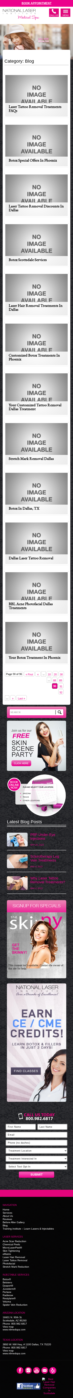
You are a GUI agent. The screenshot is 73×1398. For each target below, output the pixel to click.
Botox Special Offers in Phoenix (33, 160)
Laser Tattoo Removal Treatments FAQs (35, 108)
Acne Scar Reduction (14, 1241)
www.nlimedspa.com (14, 1329)
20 (55, 674)
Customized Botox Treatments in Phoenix (34, 357)
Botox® (7, 1279)
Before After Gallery (14, 1222)
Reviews (7, 1219)
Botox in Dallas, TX (24, 508)
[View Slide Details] (36, 1042)
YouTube (36, 1370)
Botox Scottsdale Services (28, 259)
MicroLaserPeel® (12, 1247)
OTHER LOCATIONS (31, 801)
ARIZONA (27, 793)
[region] (36, 1044)
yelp (52, 1370)
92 (61, 692)
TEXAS (26, 797)
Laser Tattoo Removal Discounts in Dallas (36, 208)
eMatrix (7, 1254)
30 (61, 674)
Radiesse (8, 1295)
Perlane (7, 1292)
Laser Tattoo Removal (15, 1260)
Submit (36, 1174)
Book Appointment (37, 3)
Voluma (7, 1301)
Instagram (28, 1370)
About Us (8, 1216)
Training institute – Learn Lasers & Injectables (28, 1228)
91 (61, 686)
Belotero (7, 1282)
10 (49, 674)
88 (54, 680)
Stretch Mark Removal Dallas (31, 458)
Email (44, 1370)
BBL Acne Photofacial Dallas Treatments (31, 605)
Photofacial (9, 1263)
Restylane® (9, 1298)
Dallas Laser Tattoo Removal (31, 558)
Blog (5, 1225)
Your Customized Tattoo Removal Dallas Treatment (35, 406)
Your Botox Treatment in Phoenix (34, 657)
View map (8, 1326)
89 (60, 680)
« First (29, 674)
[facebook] (28, 1386)
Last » (21, 698)
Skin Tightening (11, 1250)
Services (7, 1212)
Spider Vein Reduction (15, 1304)
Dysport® (8, 1285)
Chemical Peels (11, 1244)
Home (6, 1209)
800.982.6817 (19, 1323)
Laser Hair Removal (14, 1257)
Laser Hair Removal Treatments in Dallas (36, 307)
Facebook (20, 1370)
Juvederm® (9, 1288)
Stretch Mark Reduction (16, 1266)
